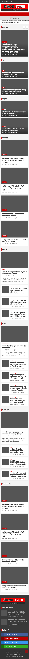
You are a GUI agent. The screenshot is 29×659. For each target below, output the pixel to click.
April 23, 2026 (13, 392)
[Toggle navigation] (3, 14)
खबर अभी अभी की (7, 608)
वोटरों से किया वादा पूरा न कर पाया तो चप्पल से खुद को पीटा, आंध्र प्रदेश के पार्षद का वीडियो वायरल (18, 462)
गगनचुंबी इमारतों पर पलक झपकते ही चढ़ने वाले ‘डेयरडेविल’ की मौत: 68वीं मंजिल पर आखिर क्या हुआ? (18, 474)
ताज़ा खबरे (5, 27)
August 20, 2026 (6, 243)
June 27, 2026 (6, 350)
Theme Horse (16, 654)
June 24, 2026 (13, 380)
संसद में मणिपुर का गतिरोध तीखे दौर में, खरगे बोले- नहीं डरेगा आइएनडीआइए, (13, 129)
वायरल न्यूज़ (5, 410)
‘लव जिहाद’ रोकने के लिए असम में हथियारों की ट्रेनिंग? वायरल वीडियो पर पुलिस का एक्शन (18, 450)
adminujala (19, 54)
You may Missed (8, 484)
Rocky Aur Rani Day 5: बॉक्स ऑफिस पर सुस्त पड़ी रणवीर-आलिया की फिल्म (18, 290)
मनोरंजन (4, 249)
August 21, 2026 (11, 54)
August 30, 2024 (6, 76)
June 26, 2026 (13, 368)
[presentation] (24, 27)
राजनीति (4, 99)
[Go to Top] (26, 651)
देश (3, 60)
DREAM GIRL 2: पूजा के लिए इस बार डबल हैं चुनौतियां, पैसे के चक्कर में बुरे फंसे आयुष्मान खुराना (18, 314)
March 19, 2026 (14, 404)
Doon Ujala (18, 652)
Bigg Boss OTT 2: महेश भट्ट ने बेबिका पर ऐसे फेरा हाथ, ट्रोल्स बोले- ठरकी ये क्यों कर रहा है (18, 302)
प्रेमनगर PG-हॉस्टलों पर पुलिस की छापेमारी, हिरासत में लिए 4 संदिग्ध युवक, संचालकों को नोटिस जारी (15, 21)
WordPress (20, 656)
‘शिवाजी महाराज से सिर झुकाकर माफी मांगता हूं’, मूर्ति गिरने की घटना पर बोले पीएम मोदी (14, 90)
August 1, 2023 (6, 115)
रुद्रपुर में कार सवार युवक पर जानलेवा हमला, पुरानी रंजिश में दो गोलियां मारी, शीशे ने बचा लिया (18, 376)
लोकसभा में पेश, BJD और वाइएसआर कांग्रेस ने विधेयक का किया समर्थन (14, 112)
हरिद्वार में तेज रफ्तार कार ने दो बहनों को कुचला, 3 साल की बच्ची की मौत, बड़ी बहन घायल (18, 364)
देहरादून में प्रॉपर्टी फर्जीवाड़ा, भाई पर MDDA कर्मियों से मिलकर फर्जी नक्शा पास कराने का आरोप (18, 388)
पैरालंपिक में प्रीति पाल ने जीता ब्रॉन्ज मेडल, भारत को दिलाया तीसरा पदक (13, 73)
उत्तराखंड (8, 44)
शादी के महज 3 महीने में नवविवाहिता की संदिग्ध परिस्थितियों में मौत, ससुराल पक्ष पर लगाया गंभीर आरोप (14, 188)
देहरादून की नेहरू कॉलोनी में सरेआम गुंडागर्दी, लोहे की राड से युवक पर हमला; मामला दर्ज (17, 400)
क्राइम (4, 324)
